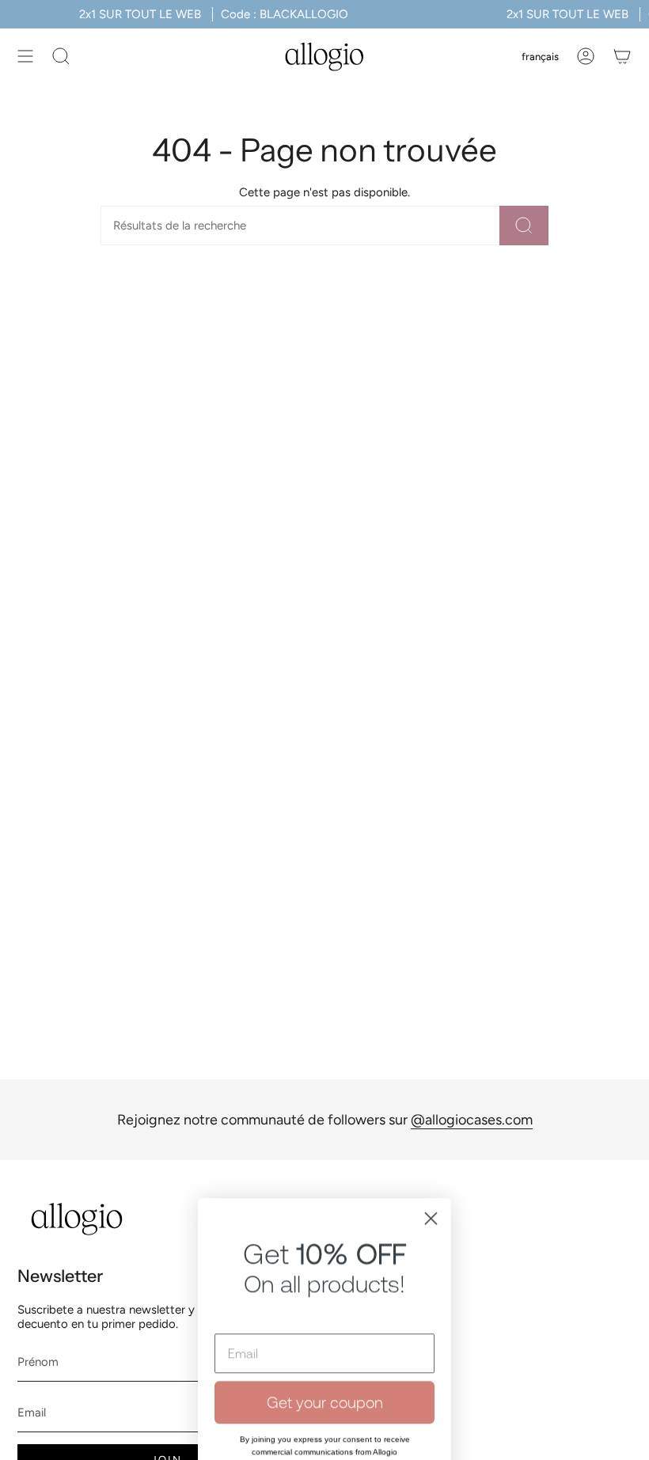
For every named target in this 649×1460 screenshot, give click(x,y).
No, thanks (324, 1364)
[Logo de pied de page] (76, 1219)
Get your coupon (325, 1232)
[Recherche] (523, 225)
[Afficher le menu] (25, 56)
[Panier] (622, 56)
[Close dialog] (431, 1049)
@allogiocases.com (472, 1119)
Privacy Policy (355, 1307)
